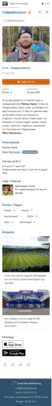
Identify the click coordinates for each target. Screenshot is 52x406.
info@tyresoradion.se (26, 388)
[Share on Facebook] (5, 364)
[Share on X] (13, 364)
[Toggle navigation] (40, 12)
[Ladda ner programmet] (11, 92)
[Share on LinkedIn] (20, 364)
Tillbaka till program (15, 21)
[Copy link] (28, 364)
